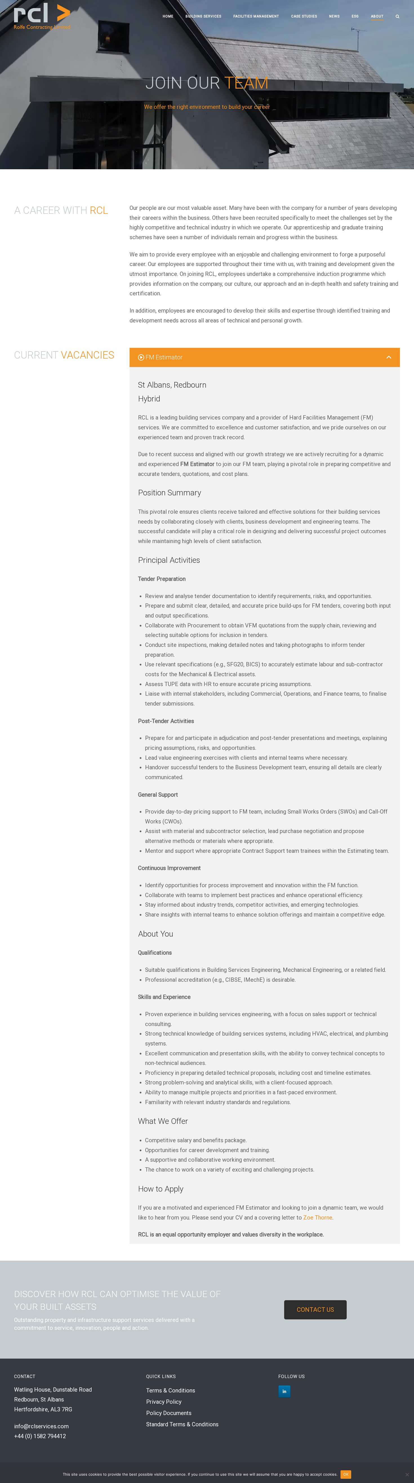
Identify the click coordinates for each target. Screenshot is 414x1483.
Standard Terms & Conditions (182, 1424)
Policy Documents (169, 1413)
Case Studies (304, 16)
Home (168, 16)
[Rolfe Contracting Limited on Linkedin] (284, 1391)
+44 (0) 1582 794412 (40, 1436)
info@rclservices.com (41, 1426)
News (334, 16)
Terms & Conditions (170, 1390)
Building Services (203, 16)
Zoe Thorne (317, 1217)
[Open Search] (397, 16)
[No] (407, 1474)
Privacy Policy (163, 1401)
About (377, 16)
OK (346, 1474)
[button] (265, 357)
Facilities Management (256, 16)
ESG (355, 16)
